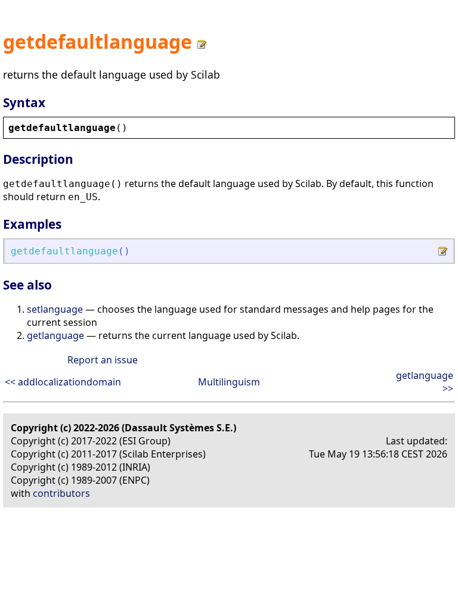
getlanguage (55, 335)
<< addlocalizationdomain (63, 381)
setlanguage (55, 309)
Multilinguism (229, 381)
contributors (61, 493)
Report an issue (102, 359)
